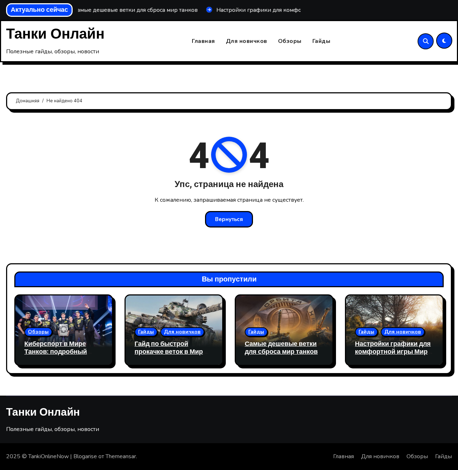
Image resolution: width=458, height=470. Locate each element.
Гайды (321, 41)
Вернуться (229, 219)
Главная (203, 41)
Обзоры (290, 41)
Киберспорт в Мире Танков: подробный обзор (55, 351)
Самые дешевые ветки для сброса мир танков (281, 348)
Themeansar (121, 456)
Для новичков (246, 41)
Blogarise (85, 456)
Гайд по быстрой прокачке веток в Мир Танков (169, 351)
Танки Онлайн (55, 34)
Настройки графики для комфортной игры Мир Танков (393, 351)
